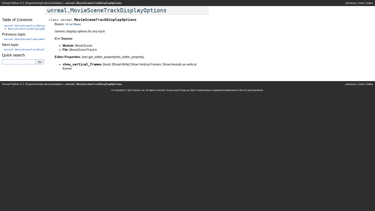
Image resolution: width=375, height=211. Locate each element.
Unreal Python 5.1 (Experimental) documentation (32, 2)
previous (351, 2)
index (369, 2)
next (361, 2)
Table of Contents (17, 20)
